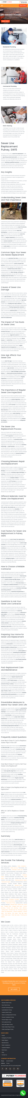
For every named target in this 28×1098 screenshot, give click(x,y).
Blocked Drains (5, 1042)
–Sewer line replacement (6, 911)
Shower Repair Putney (7, 1019)
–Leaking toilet (4, 909)
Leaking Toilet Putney (6, 1012)
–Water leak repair (15, 915)
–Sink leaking (8, 913)
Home (3, 1035)
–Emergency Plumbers (14, 899)
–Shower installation (17, 911)
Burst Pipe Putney (6, 1005)
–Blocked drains (18, 885)
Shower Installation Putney (8, 1017)
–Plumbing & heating (22, 909)
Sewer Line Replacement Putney (9, 1014)
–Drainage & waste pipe (17, 869)
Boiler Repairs (5, 1040)
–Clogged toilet (7, 906)
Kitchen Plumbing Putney (7, 1007)
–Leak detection (23, 908)
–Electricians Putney (10, 902)
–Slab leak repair (22, 913)
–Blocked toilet (13, 904)
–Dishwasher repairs (5, 881)
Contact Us (4, 1054)
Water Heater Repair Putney (8, 1027)
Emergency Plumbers (6, 1038)
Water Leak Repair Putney (7, 1029)
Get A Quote (14, 989)
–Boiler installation (21, 866)
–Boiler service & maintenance (8, 901)
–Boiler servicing (14, 868)
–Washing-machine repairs (21, 880)
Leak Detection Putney (7, 1010)
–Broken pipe (20, 904)
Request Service (5, 21)
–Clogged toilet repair (17, 906)
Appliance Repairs (6, 1047)
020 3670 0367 (24, 2)
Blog (3, 1052)
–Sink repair (15, 913)
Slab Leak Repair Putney (7, 1024)
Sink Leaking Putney (6, 1022)
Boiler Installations (6, 1045)
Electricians (4, 1050)
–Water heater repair (5, 915)
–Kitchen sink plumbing (12, 908)
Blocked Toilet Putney (6, 1002)
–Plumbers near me (12, 909)
